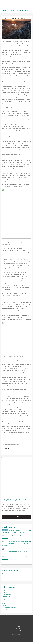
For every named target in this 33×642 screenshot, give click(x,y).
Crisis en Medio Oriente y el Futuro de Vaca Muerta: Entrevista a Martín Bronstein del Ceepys (15, 559)
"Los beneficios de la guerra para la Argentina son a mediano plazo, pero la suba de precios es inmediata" (16, 543)
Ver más (16, 517)
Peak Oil (4, 605)
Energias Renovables (7, 599)
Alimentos (4, 592)
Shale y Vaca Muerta (7, 609)
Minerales (4, 603)
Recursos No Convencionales (9, 607)
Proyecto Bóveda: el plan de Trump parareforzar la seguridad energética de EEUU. (15, 551)
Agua (3, 590)
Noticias (4, 578)
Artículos (4, 573)
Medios (4, 576)
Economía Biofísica (6, 596)
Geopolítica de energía (7, 601)
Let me (19, 634)
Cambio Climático (6, 594)
